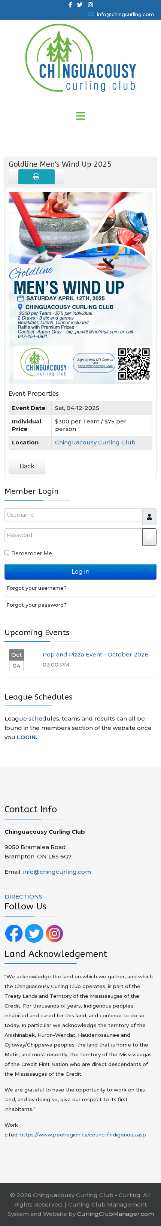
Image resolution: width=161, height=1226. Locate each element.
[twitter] (80, 4)
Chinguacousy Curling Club (95, 442)
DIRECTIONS (23, 896)
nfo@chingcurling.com (57, 871)
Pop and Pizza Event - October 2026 (96, 654)
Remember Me (31, 553)
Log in (80, 571)
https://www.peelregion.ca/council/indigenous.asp (83, 1135)
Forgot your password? (36, 605)
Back (26, 466)
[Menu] (80, 116)
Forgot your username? (36, 588)
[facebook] (70, 4)
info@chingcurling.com (125, 14)
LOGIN (26, 737)
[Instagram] (90, 4)
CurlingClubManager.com (115, 1213)
